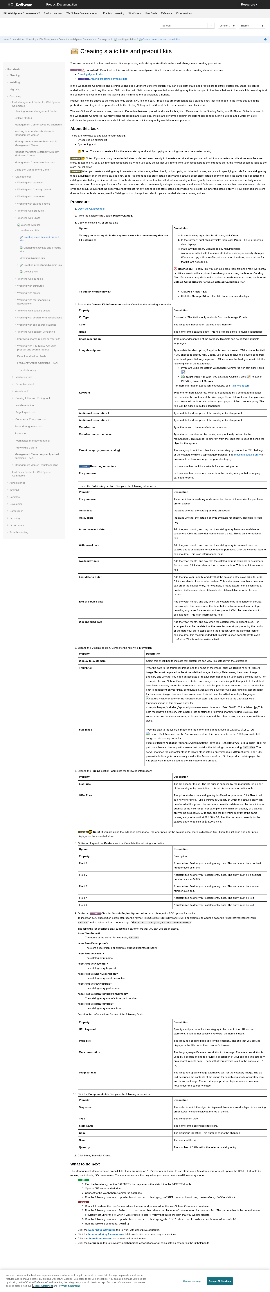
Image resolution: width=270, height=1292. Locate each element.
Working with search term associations (39, 317)
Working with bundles (30, 278)
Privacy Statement (69, 1285)
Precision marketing (113, 13)
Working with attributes (30, 285)
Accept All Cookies (220, 1281)
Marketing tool (23, 376)
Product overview (53, 13)
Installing (15, 82)
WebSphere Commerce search (82, 13)
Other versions (184, 13)
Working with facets (28, 292)
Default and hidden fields (31, 356)
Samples (15, 496)
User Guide (151, 13)
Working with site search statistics (36, 324)
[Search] (211, 26)
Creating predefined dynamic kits (42, 264)
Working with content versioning (36, 331)
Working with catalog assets (33, 310)
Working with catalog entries (33, 203)
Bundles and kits (29, 230)
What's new (135, 13)
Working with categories (31, 196)
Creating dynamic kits (32, 257)
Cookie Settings (192, 1281)
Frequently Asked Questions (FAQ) (37, 362)
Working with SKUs (28, 217)
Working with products (30, 210)
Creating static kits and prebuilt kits (161, 39)
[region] (135, 1281)
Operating (31, 39)
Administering (17, 482)
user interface (35, 162)
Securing (15, 518)
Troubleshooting (26, 369)
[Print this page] (265, 39)
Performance (17, 525)
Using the (33, 169)
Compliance (16, 510)
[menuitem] (53, 13)
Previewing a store (26, 447)
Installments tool (24, 405)
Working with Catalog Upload (34, 189)
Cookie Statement (43, 1285)
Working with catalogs (30, 182)
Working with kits (126, 39)
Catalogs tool (104, 39)
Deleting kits (30, 271)
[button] (5, 69)
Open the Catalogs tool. (91, 208)
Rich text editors (240, 385)
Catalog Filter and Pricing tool (32, 398)
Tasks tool (20, 433)
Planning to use (36, 111)
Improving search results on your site (38, 338)
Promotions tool (24, 384)
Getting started (23, 117)
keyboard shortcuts (38, 124)
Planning (15, 75)
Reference (166, 13)
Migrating (15, 89)
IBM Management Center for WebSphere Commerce (66, 39)
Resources (248, 4)
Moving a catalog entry (247, 454)
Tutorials (14, 489)
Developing (16, 503)
